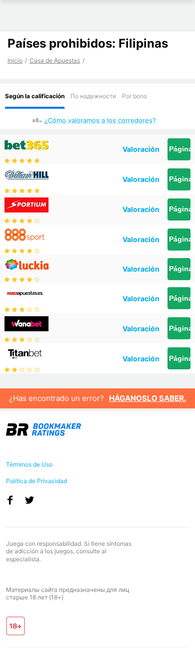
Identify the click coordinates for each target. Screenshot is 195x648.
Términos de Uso (29, 464)
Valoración (141, 149)
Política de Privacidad (36, 481)
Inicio (15, 60)
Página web (179, 149)
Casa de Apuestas (55, 60)
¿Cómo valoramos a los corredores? (100, 120)
